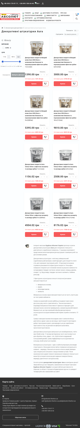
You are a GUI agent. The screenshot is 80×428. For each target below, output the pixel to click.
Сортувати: (59, 34)
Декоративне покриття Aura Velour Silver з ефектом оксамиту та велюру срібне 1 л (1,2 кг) (36, 167)
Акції (36, 13)
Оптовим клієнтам (44, 18)
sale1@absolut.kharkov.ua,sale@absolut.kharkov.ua (59, 401)
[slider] (2, 61)
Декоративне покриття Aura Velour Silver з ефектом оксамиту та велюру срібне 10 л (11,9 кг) (65, 215)
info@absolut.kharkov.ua (50, 398)
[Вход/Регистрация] (43, 3)
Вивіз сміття (51, 15)
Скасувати (6, 75)
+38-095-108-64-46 (48, 411)
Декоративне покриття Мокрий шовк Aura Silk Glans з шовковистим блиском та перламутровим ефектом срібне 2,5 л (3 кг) (65, 62)
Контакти (28, 18)
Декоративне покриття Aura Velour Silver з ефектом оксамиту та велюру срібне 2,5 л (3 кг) (65, 167)
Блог (73, 386)
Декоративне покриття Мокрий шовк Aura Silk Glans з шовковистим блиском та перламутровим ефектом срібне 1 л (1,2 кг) (36, 62)
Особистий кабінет (17, 388)
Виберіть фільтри (18, 75)
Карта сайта (8, 382)
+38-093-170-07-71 (48, 408)
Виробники (65, 15)
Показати (69, 30)
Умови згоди (43, 388)
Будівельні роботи (53, 20)
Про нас (63, 13)
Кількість (42, 72)
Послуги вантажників (33, 15)
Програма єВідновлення (34, 20)
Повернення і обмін (56, 388)
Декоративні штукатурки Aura (35, 28)
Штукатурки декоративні (14, 28)
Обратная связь (20, 417)
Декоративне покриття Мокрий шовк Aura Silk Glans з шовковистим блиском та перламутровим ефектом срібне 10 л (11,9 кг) (65, 115)
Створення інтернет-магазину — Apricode (16, 425)
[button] (76, 30)
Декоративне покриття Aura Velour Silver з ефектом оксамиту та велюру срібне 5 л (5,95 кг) (36, 215)
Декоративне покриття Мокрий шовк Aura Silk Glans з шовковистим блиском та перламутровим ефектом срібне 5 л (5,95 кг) (36, 115)
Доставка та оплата (50, 13)
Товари (27, 13)
